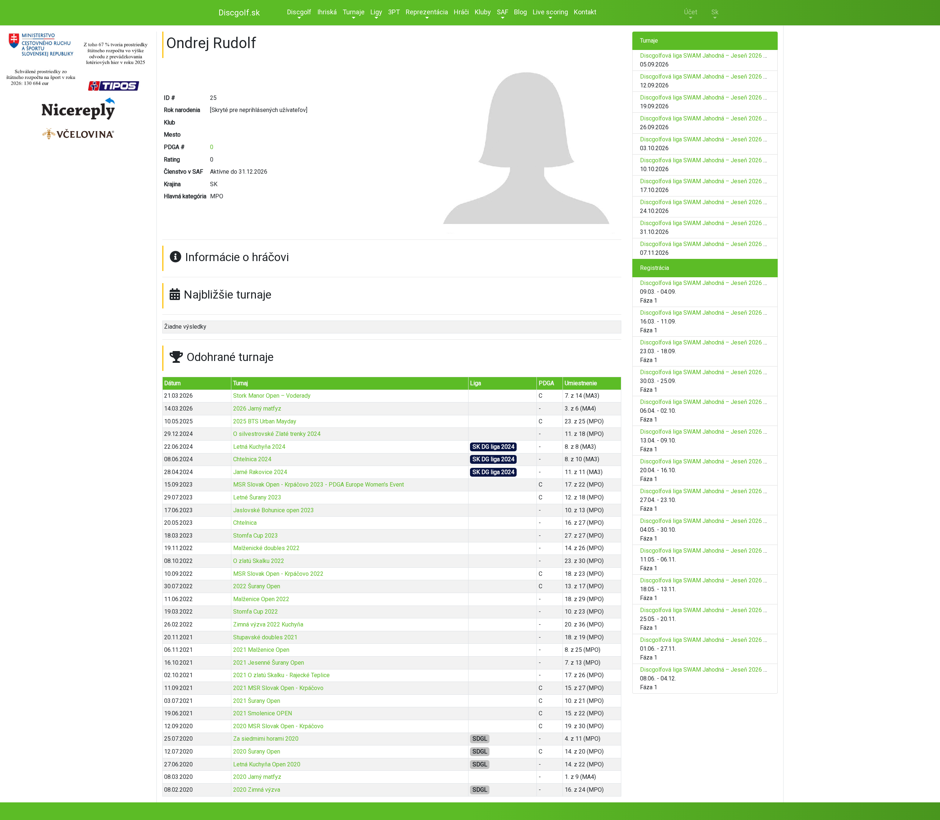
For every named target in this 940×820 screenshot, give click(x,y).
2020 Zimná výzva (256, 789)
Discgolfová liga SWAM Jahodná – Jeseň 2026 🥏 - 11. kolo (718, 580)
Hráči (461, 12)
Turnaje (354, 12)
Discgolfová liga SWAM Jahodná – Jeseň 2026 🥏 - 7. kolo (716, 181)
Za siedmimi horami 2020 (266, 738)
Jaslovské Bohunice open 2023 (273, 510)
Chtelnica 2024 (252, 459)
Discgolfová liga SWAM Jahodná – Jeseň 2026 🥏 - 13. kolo (718, 639)
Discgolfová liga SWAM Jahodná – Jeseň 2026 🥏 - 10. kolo (718, 244)
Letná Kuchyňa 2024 (259, 446)
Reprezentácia (427, 12)
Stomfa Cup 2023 (255, 535)
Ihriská (327, 12)
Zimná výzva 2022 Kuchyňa (268, 624)
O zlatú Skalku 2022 (258, 560)
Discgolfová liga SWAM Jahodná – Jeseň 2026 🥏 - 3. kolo (716, 97)
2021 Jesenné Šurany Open (268, 662)
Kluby (483, 12)
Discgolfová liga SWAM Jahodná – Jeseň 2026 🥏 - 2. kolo (716, 76)
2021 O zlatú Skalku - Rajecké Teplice (281, 675)
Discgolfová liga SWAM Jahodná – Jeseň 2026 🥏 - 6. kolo (716, 160)
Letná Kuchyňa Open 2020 (266, 764)
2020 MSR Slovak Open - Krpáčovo (278, 726)
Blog (520, 12)
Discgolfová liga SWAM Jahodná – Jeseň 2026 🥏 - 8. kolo (716, 202)
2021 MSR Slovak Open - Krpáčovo (278, 687)
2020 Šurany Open (256, 751)
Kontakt (585, 12)
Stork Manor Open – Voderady (272, 395)
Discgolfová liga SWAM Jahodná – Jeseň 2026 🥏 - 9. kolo (716, 223)
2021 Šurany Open (256, 700)
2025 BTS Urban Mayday (264, 421)
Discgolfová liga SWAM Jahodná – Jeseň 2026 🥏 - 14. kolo (718, 669)
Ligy (376, 12)
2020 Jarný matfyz (257, 776)
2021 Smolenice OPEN (262, 713)
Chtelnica (245, 522)
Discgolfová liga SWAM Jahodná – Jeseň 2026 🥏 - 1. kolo (716, 55)
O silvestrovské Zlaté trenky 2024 (277, 433)
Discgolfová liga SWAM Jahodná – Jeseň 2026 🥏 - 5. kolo (716, 139)
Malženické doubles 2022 (266, 548)
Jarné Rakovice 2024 (260, 472)
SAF (502, 12)
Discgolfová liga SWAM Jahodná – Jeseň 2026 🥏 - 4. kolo (716, 118)
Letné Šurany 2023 (257, 497)
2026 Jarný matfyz (257, 408)
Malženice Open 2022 (261, 599)
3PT (394, 12)
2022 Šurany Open (256, 586)
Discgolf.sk (239, 12)
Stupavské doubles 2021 (265, 637)
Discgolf (299, 12)
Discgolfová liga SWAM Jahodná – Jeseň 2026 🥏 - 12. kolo (718, 610)
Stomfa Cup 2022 (255, 611)
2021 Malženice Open (261, 649)
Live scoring (550, 12)
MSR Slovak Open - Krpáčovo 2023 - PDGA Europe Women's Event (318, 484)
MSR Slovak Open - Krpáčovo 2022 (278, 573)
